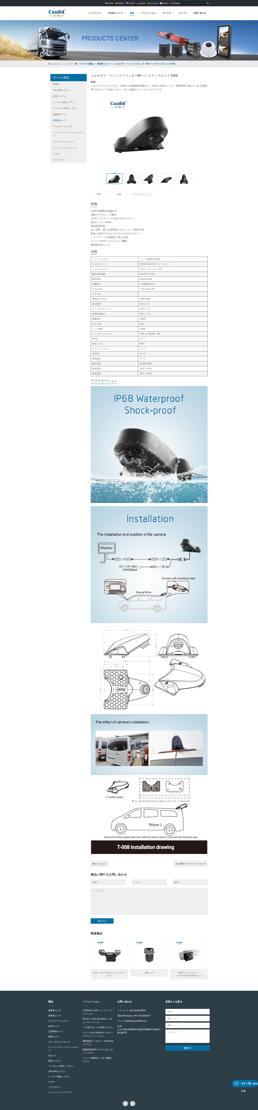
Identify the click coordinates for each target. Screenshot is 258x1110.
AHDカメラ (53, 1026)
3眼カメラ (109, 973)
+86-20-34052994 (137, 1010)
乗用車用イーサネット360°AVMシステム (98, 1043)
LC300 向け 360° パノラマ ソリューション (98, 1012)
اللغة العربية (154, 3)
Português (176, 3)
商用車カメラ (59, 114)
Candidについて (115, 13)
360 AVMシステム (61, 90)
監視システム (59, 96)
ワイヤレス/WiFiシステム (65, 108)
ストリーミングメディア (65, 148)
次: (190, 863)
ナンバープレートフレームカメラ (68, 134)
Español (120, 3)
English (110, 3)
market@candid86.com (136, 1021)
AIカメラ (52, 1055)
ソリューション (148, 13)
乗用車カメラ (103, 64)
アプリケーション (140, 194)
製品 (132, 13)
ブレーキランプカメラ (64, 141)
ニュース (182, 13)
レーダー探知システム (64, 102)
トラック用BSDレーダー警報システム (98, 1060)
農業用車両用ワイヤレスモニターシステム (98, 1051)
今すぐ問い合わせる (249, 1084)
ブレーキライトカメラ (59, 1042)
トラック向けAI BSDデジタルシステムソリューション (98, 1034)
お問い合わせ (199, 13)
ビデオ (56, 154)
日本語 (164, 3)
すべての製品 (87, 64)
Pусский (131, 3)
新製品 (56, 84)
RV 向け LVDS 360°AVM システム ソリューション (97, 1020)
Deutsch (142, 3)
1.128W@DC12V (147, 284)
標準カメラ (53, 1036)
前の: (99, 863)
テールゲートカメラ (62, 126)
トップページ (94, 13)
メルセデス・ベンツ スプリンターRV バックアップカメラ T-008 (144, 64)
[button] (189, 132)
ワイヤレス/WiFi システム (60, 1066)
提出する (102, 921)
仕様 (119, 194)
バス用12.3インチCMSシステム (98, 1027)
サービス (167, 13)
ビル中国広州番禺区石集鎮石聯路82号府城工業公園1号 (139, 1031)
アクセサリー (59, 160)
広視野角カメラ (55, 1031)
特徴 (99, 194)
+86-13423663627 (142, 1015)
